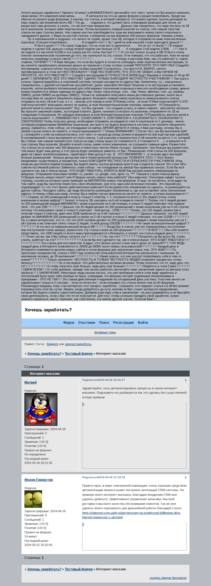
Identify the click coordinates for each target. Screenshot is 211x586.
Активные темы (105, 332)
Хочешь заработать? (44, 354)
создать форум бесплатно (168, 577)
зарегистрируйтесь (78, 344)
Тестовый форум (79, 354)
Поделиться (90, 379)
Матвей (30, 382)
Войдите (52, 344)
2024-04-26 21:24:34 (111, 477)
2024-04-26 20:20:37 (111, 379)
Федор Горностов (38, 480)
